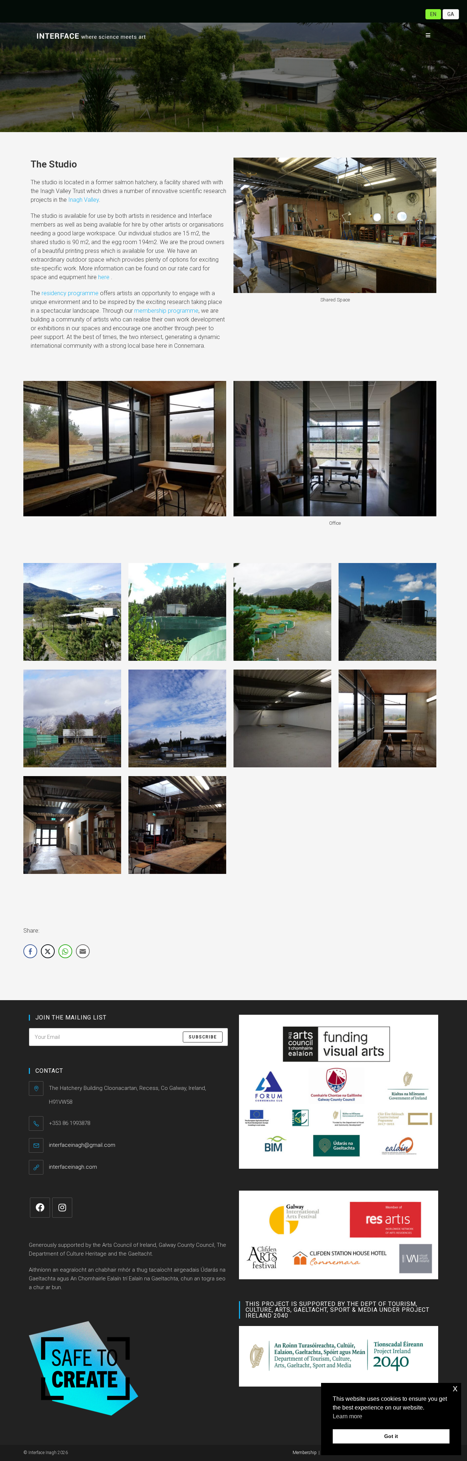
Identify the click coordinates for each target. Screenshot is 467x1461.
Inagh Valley (83, 199)
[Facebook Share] (30, 951)
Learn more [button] (347, 1416)
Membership (305, 1452)
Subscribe (203, 1037)
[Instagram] (62, 1208)
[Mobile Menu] (425, 35)
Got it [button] (391, 1436)
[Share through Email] (83, 951)
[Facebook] (40, 1208)
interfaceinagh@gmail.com (82, 1145)
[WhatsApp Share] (65, 951)
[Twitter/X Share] (48, 951)
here (103, 277)
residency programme (70, 293)
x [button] (455, 1388)
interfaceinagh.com (73, 1167)
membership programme (166, 310)
